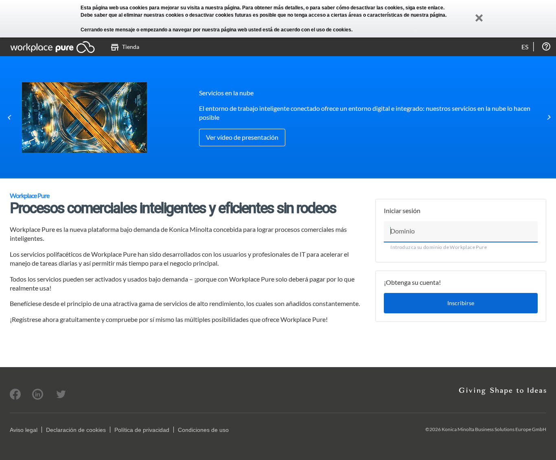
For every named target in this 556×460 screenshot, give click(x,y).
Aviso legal (23, 430)
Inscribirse (460, 302)
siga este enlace (424, 8)
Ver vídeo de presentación (242, 137)
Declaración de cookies (76, 430)
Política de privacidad (141, 430)
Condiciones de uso (203, 430)
